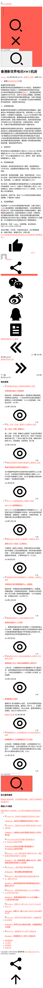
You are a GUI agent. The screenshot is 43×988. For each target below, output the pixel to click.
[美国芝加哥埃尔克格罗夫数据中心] (18, 463)
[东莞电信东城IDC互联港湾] (15, 386)
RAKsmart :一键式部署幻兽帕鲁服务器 (18, 872)
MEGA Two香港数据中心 (14, 505)
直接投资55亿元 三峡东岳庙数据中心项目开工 (21, 663)
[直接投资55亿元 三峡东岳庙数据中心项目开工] (22, 656)
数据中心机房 (29, 77)
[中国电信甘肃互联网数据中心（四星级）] (20, 577)
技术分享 (8, 15)
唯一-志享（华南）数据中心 (14, 429)
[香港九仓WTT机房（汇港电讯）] (17, 539)
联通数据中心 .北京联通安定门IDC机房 (19, 739)
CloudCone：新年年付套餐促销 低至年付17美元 (22, 821)
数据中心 (25, 92)
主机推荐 (8, 13)
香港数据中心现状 (11, 699)
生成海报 (34, 275)
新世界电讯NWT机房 (23, 235)
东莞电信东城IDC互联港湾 (14, 391)
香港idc (33, 235)
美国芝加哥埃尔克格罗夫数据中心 (17, 467)
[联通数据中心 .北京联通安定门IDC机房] (19, 732)
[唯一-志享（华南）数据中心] (15, 424)
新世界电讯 (11, 81)
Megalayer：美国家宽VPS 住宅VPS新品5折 (20, 936)
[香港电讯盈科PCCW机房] (14, 618)
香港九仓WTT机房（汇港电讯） (16, 544)
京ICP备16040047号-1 (32, 952)
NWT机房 (4, 235)
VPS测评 (8, 10)
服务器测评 (9, 8)
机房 (16, 81)
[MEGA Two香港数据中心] (14, 501)
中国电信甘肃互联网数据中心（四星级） (19, 584)
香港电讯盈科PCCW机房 (14, 622)
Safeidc (3, 77)
